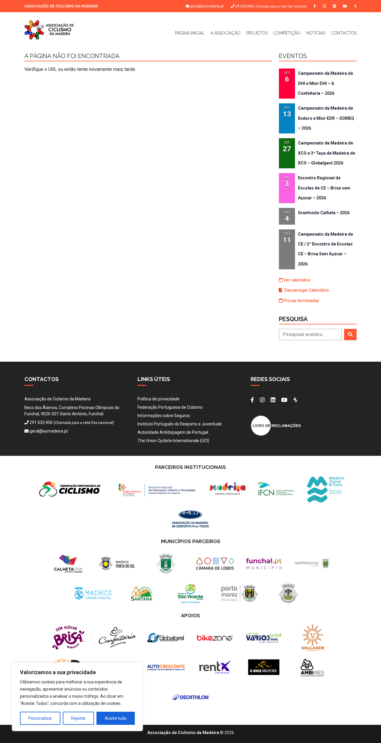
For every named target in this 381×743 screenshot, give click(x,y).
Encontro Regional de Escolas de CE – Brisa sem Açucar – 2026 (324, 187)
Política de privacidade (158, 399)
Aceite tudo (116, 718)
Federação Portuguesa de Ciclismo (170, 407)
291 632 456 (41, 422)
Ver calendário (296, 280)
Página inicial (189, 33)
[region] (77, 697)
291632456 (270, 6)
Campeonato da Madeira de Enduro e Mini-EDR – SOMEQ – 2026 (326, 118)
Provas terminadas (300, 300)
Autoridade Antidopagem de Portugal (173, 432)
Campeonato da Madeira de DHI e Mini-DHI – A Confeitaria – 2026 (325, 83)
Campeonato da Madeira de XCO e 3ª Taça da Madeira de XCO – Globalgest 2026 (326, 153)
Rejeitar (78, 718)
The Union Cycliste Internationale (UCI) (173, 440)
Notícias (315, 33)
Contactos (344, 33)
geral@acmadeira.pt (207, 6)
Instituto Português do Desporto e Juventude (180, 424)
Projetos (257, 33)
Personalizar (40, 718)
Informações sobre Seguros (164, 415)
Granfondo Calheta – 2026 (323, 212)
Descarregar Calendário (306, 290)
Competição (286, 33)
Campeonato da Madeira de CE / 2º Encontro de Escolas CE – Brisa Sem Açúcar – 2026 (325, 249)
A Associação (225, 33)
